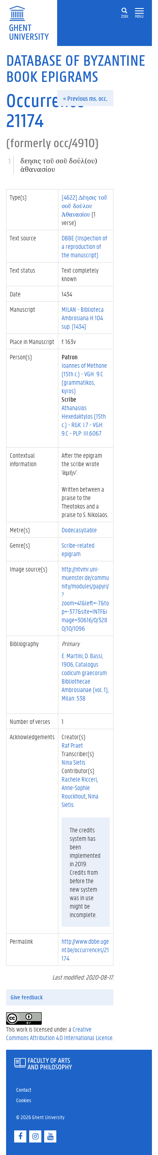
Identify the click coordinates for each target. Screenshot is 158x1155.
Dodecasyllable (79, 529)
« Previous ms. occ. (85, 98)
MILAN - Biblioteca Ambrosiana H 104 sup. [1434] (83, 317)
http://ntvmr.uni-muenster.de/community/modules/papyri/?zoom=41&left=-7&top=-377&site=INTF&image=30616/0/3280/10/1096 (85, 598)
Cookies (23, 1100)
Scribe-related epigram (78, 549)
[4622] (84, 205)
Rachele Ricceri (79, 779)
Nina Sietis (73, 762)
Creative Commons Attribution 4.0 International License (59, 1033)
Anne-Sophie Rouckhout (76, 791)
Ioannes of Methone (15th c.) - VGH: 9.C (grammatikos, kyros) (84, 378)
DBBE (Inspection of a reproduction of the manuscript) (84, 246)
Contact (23, 1089)
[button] (139, 11)
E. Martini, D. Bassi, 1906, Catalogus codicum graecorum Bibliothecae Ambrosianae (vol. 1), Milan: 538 (85, 676)
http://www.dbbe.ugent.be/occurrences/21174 (85, 949)
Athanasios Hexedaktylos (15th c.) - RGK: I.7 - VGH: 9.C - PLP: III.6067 (84, 420)
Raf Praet (72, 745)
